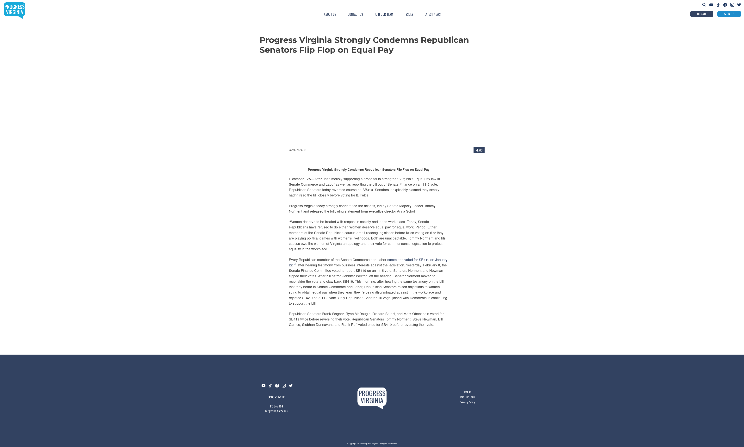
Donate (701, 14)
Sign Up (729, 14)
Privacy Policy (467, 402)
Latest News (433, 14)
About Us (330, 14)
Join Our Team (384, 14)
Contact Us (355, 14)
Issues (409, 14)
